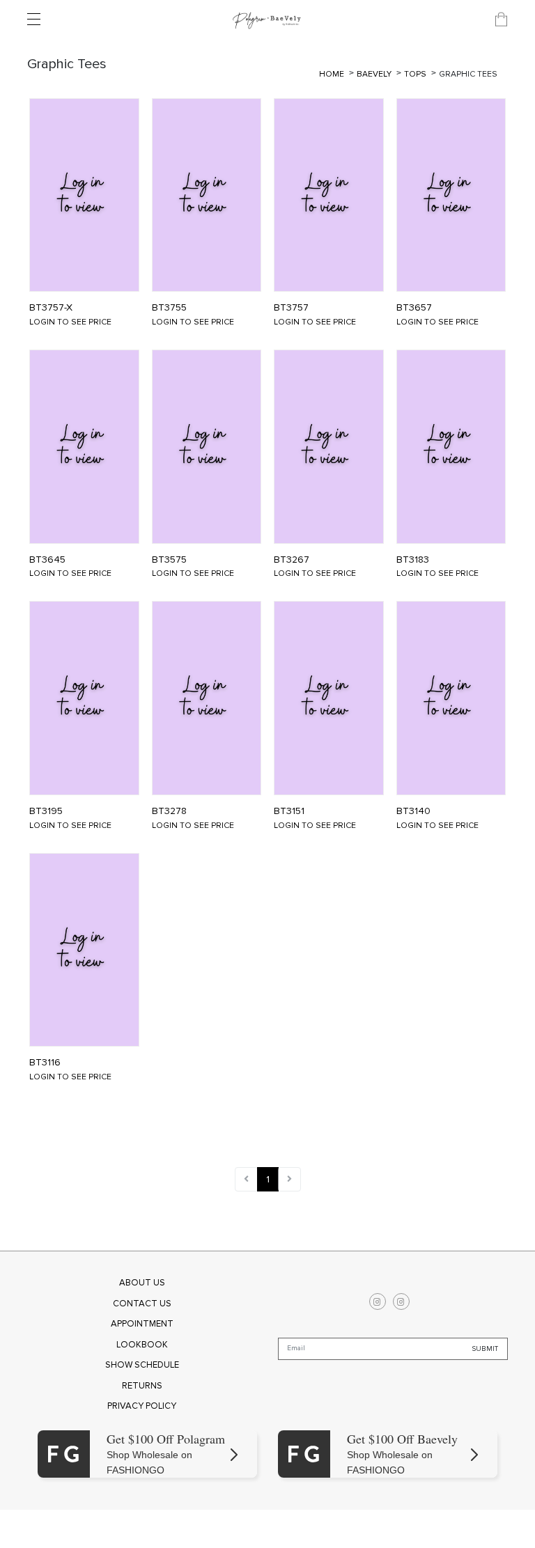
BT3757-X (50, 307)
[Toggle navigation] (37, 19)
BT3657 (414, 307)
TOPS (416, 74)
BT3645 (47, 559)
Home (331, 74)
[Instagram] (377, 1301)
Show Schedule (142, 1364)
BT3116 (45, 1062)
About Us (142, 1282)
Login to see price (70, 322)
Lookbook (142, 1344)
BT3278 (169, 811)
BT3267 (291, 559)
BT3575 (169, 559)
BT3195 (46, 811)
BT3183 (412, 559)
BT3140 (413, 811)
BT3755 (169, 307)
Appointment (142, 1323)
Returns (142, 1385)
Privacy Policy (141, 1406)
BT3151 (289, 811)
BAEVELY (375, 74)
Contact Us (142, 1303)
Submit (485, 1349)
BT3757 (291, 307)
